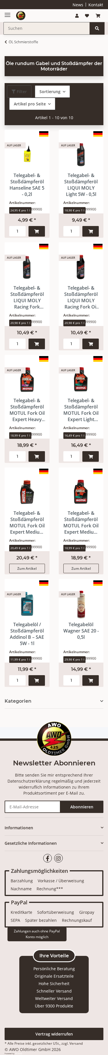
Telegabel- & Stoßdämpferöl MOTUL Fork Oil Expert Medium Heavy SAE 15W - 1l (27, 522)
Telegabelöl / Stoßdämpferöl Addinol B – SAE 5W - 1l (27, 634)
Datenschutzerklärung (28, 781)
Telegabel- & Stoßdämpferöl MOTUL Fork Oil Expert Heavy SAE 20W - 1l (27, 410)
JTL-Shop (18, 1053)
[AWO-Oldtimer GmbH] (20, 15)
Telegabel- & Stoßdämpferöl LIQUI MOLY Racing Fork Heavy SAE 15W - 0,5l (27, 297)
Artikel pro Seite (30, 104)
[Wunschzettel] (87, 15)
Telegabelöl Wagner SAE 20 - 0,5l (81, 630)
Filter (21, 91)
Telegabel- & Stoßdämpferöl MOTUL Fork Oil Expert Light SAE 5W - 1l (80, 410)
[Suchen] (97, 28)
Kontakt (95, 4)
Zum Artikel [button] (27, 568)
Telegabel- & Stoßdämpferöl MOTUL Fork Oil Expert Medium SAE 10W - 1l (80, 522)
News (78, 4)
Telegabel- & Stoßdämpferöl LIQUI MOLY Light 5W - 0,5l (81, 184)
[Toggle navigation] (7, 12)
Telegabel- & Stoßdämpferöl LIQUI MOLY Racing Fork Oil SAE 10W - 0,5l (81, 297)
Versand (45, 217)
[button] (77, 15)
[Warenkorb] (97, 15)
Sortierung (49, 91)
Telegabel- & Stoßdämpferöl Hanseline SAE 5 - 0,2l (27, 184)
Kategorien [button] (18, 701)
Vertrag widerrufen (54, 1034)
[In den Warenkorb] (37, 231)
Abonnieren (81, 807)
